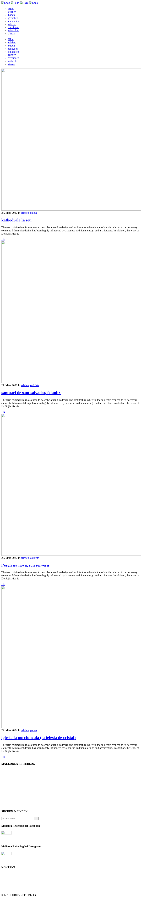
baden (11, 779)
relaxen (12, 782)
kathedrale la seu (16, 220)
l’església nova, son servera (25, 565)
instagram (13, 798)
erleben (25, 212)
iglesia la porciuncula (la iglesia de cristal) (38, 737)
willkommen (15, 770)
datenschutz (14, 792)
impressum (14, 786)
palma (33, 212)
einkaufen (13, 776)
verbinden (13, 801)
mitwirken (13, 795)
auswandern (14, 804)
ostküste (34, 385)
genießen (13, 773)
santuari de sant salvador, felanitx (31, 392)
